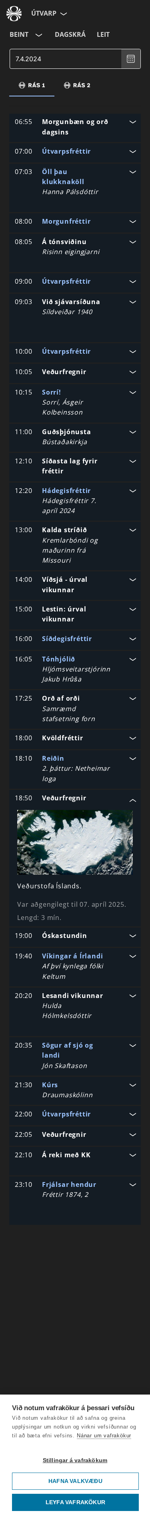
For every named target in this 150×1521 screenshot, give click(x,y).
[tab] (31, 85)
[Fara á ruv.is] (14, 13)
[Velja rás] (38, 35)
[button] (75, 128)
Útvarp (43, 13)
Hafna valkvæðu (75, 1481)
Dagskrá (70, 34)
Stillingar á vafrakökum (75, 1460)
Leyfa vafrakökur (75, 1502)
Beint (19, 34)
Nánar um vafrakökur (104, 1436)
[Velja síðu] (62, 13)
